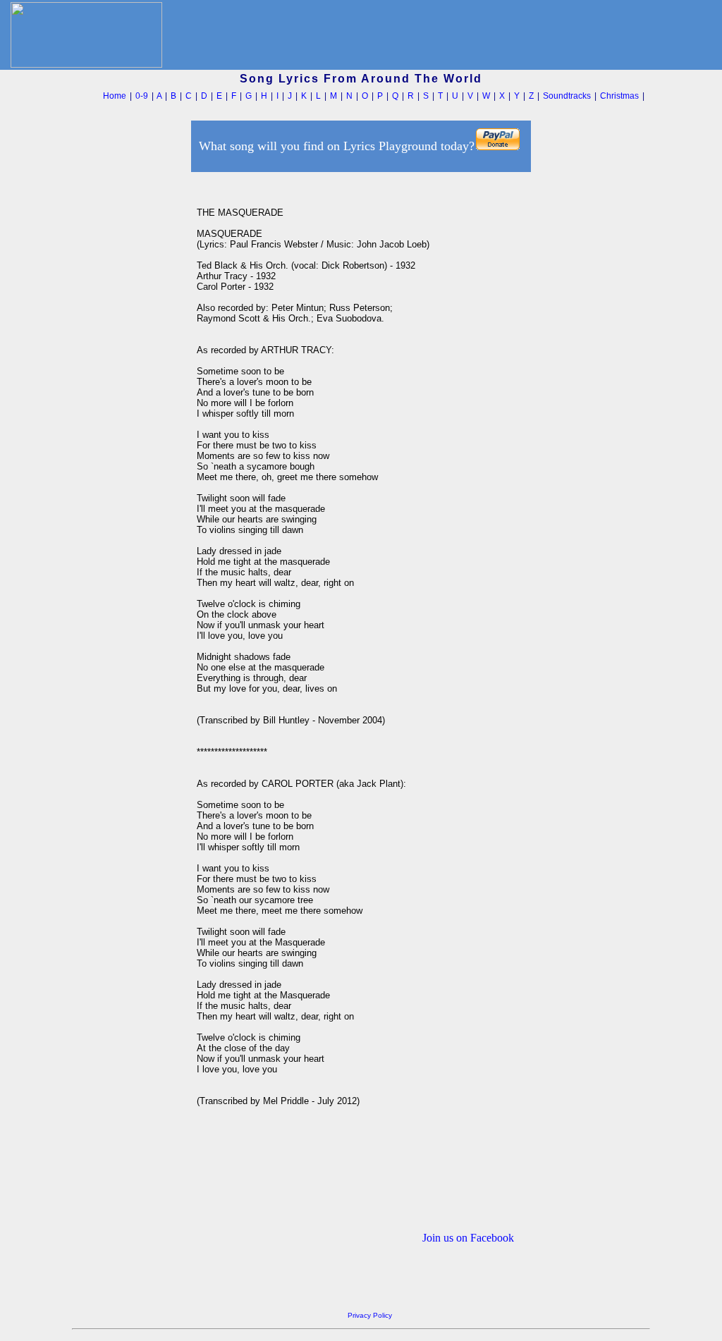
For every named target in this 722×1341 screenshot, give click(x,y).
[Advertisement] (130, 387)
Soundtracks (567, 96)
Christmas (619, 96)
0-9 (141, 96)
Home (114, 96)
